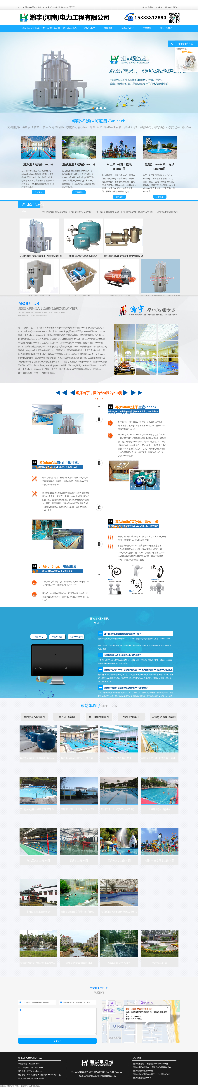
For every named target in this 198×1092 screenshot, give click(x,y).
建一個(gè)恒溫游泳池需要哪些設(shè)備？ (122, 633)
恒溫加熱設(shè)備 (81, 212)
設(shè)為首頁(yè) (171, 7)
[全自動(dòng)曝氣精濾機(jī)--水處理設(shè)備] (41, 236)
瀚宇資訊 (39, 636)
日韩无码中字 (5, 1091)
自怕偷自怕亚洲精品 (51, 1091)
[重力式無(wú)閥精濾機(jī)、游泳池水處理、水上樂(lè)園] (160, 276)
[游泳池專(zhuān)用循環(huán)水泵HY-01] (123, 236)
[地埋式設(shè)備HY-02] (79, 276)
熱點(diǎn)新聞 (76, 636)
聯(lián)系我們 (148, 7)
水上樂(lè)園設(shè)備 (107, 212)
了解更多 (38, 192)
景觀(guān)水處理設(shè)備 (138, 212)
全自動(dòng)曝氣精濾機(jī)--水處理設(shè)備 (41, 255)
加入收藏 (159, 7)
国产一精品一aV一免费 (18, 1091)
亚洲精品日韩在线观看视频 (68, 1091)
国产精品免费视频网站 (35, 1091)
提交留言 (57, 1040)
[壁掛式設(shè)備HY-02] (39, 276)
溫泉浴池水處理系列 (167, 212)
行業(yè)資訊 (57, 636)
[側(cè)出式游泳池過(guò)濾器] (83, 236)
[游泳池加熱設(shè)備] (119, 276)
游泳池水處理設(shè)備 (55, 212)
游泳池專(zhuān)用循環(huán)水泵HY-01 (123, 255)
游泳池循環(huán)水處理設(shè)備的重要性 (123, 655)
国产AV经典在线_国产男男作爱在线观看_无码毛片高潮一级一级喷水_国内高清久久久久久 (64, 2)
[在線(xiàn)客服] (171, 44)
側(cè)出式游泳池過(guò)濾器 (83, 255)
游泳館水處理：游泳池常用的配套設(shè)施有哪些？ (126, 687)
